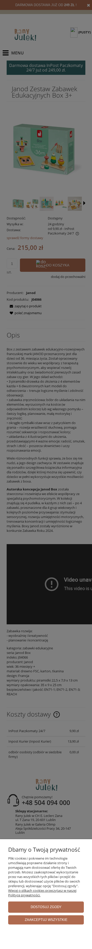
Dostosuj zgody (46, 907)
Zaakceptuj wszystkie (46, 920)
